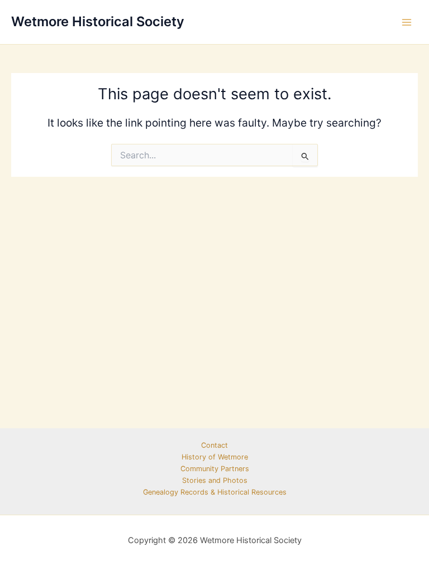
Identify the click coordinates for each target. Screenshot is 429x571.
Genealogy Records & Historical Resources (215, 492)
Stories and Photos (214, 480)
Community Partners (214, 468)
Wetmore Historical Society (97, 21)
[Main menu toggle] (407, 22)
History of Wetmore (215, 457)
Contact (214, 445)
